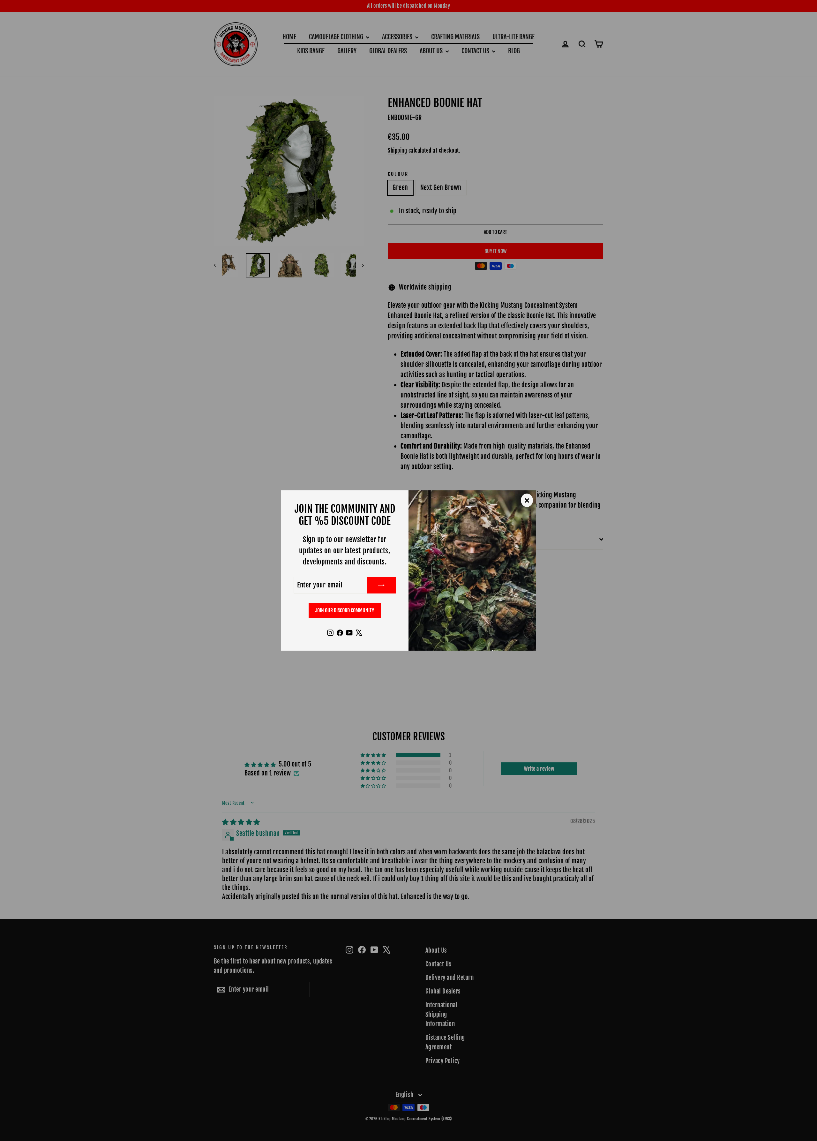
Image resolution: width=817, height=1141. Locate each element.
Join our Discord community (344, 610)
